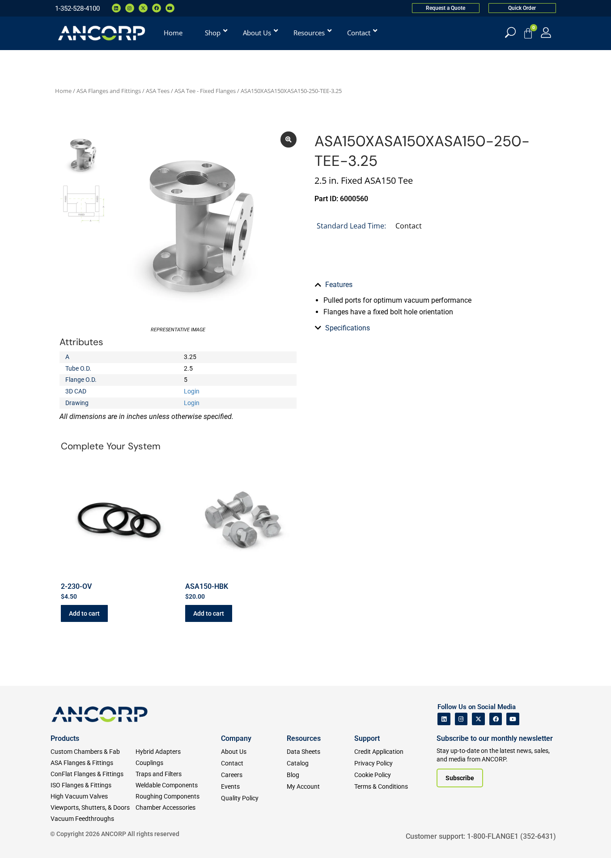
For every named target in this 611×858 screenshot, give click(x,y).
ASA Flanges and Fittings (108, 91)
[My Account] (546, 32)
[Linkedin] (116, 8)
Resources (304, 738)
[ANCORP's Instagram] (461, 719)
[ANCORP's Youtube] (512, 719)
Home (63, 91)
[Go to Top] (22, 838)
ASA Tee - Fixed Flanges (205, 91)
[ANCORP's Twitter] (478, 719)
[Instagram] (129, 8)
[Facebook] (156, 8)
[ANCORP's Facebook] (495, 719)
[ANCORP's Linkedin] (443, 719)
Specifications (347, 328)
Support (367, 738)
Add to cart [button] (84, 613)
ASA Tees (158, 91)
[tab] (433, 285)
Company (236, 738)
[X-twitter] (143, 8)
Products (65, 738)
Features (338, 284)
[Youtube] (169, 8)
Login (191, 391)
